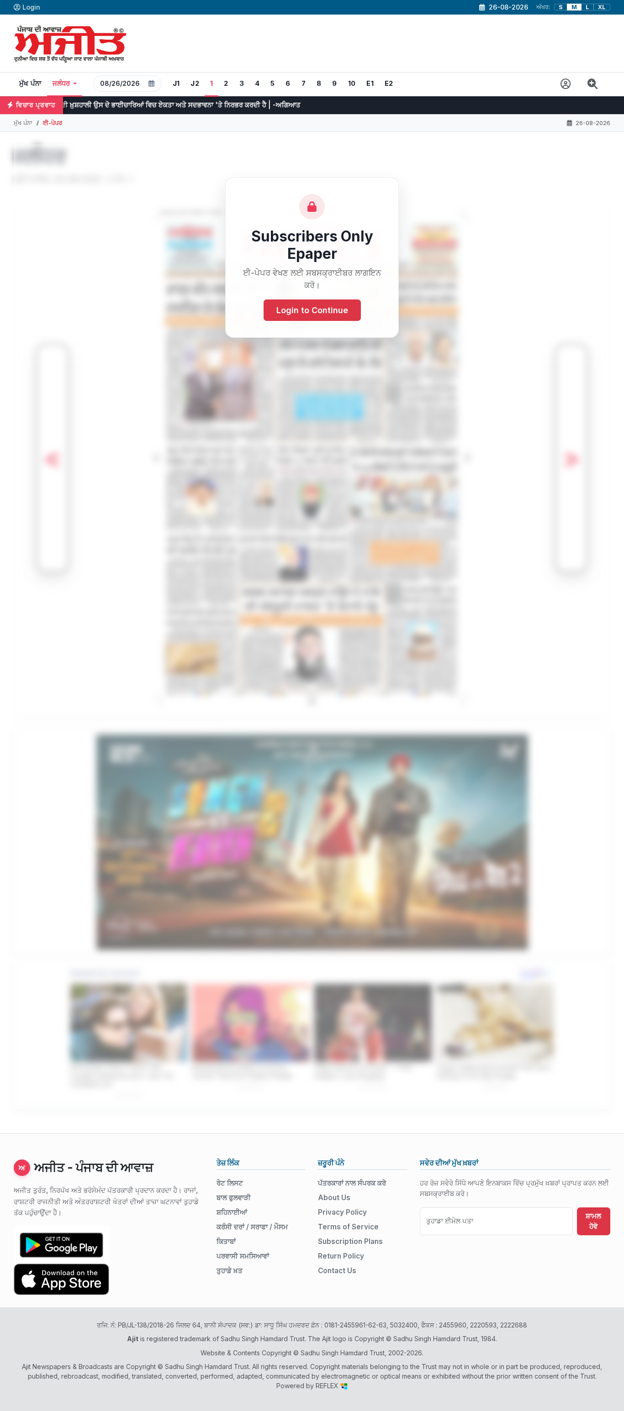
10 (352, 83)
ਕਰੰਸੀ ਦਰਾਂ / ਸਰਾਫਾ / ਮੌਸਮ (252, 1226)
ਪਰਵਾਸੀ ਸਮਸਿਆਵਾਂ (243, 1256)
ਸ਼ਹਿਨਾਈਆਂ (232, 1212)
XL (602, 7)
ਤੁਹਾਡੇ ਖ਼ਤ (230, 1270)
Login (31, 7)
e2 (389, 83)
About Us (334, 1197)
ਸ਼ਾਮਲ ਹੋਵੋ (593, 1221)
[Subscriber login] (565, 84)
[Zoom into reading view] (592, 84)
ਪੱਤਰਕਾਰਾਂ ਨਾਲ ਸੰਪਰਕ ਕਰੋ (352, 1183)
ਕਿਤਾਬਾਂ (226, 1241)
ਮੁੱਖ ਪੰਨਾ (30, 83)
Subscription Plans (350, 1241)
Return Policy (341, 1256)
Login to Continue (312, 310)
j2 (194, 83)
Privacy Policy (342, 1212)
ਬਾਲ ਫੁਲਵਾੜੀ (234, 1197)
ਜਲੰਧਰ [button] (61, 83)
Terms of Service (348, 1226)
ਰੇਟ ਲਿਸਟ (230, 1183)
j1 (176, 83)
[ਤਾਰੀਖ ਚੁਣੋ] (151, 83)
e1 (370, 83)
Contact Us (337, 1270)
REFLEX (328, 1386)
